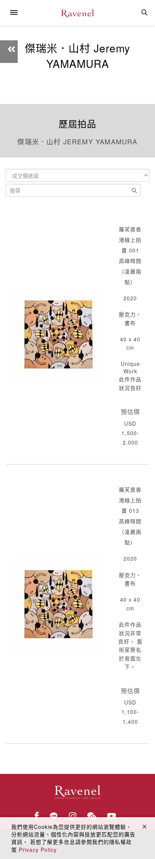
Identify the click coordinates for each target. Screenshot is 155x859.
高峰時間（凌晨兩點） (130, 271)
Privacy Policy (38, 849)
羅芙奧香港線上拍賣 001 (130, 239)
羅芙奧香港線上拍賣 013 (130, 500)
